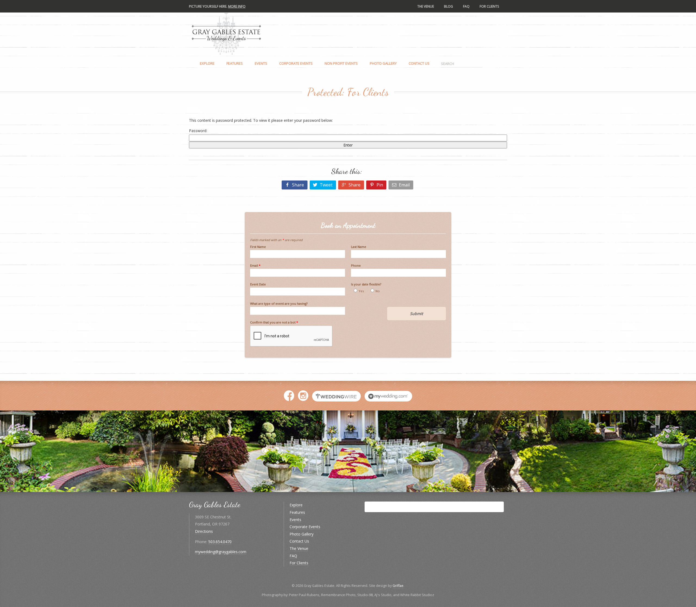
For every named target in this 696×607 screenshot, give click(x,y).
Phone (356, 265)
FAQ (466, 6)
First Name (258, 247)
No (377, 291)
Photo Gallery (383, 63)
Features (234, 63)
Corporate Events (296, 63)
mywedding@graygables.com (220, 551)
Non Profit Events (341, 63)
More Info (237, 6)
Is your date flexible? (366, 284)
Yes (361, 291)
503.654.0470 (220, 541)
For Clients (489, 6)
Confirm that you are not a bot (274, 322)
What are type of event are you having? (278, 303)
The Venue (425, 6)
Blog (448, 6)
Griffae (398, 585)
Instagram (303, 397)
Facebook (289, 397)
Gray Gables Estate (226, 33)
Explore (207, 63)
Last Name (358, 247)
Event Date (258, 284)
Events (261, 63)
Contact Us (419, 63)
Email (255, 265)
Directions (204, 531)
